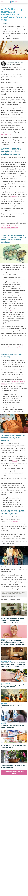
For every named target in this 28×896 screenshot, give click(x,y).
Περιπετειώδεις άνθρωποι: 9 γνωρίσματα (11, 706)
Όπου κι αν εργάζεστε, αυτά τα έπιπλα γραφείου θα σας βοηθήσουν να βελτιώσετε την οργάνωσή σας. (12, 620)
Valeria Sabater (16, 64)
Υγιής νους (4, 703)
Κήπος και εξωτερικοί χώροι (8, 764)
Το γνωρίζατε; (4, 743)
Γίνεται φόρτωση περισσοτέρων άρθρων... (14, 772)
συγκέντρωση (14, 521)
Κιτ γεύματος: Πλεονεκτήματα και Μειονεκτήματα (13, 746)
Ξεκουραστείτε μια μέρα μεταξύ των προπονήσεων (13, 686)
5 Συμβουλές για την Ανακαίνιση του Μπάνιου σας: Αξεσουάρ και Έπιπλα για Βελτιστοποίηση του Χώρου (13, 664)
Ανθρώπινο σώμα (5, 683)
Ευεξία (3, 639)
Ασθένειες (4, 723)
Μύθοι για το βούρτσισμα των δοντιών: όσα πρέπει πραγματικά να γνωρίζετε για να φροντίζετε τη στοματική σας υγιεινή (14, 642)
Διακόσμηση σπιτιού (6, 617)
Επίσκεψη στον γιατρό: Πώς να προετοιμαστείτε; (12, 726)
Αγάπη (2, 5)
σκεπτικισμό (14, 196)
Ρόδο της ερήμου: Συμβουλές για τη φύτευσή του (13, 766)
